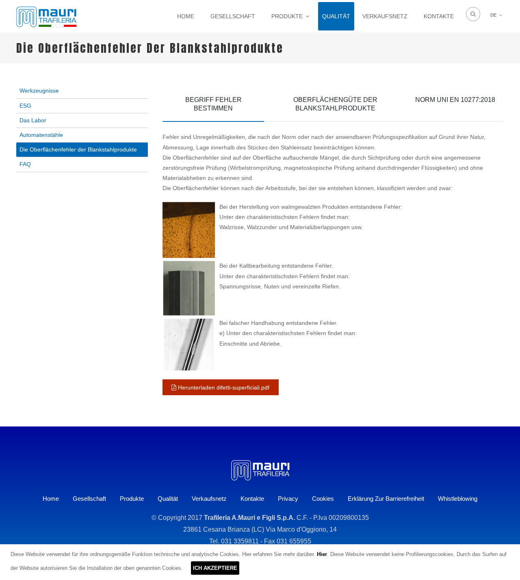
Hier (322, 554)
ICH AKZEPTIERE (215, 568)
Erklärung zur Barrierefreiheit (386, 498)
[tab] (213, 106)
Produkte (287, 16)
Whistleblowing (457, 498)
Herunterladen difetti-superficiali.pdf (222, 387)
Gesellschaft (232, 16)
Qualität (336, 16)
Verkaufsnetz (384, 16)
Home (185, 16)
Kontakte (439, 16)
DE (493, 15)
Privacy (288, 498)
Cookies (323, 498)
